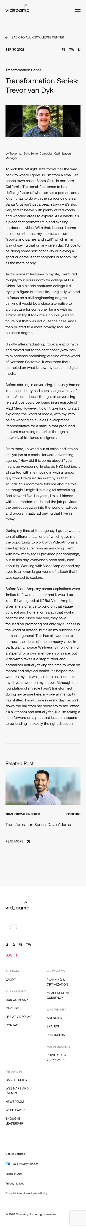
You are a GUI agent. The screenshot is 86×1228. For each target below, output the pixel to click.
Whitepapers (16, 1110)
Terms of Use (14, 1174)
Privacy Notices (15, 1183)
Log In (11, 955)
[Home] (17, 12)
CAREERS (12, 1008)
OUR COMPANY (17, 1000)
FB (64, 50)
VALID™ (11, 980)
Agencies (54, 1018)
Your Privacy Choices (25, 1164)
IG (13, 945)
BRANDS (53, 1026)
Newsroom (15, 1102)
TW (71, 50)
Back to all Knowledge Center (37, 37)
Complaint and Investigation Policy (26, 1193)
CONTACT (13, 1025)
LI (79, 50)
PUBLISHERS (56, 1035)
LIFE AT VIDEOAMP (19, 1017)
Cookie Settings (15, 1154)
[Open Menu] (76, 8)
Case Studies (16, 1080)
